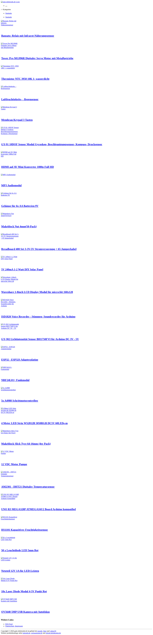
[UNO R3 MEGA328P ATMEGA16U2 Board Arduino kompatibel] (10, 498)
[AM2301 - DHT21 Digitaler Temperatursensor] (10, 476)
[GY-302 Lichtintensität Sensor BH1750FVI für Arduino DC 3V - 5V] (10, 328)
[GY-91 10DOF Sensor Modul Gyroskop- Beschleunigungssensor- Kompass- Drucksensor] (10, 134)
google (40, 631)
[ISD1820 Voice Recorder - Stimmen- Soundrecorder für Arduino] (10, 306)
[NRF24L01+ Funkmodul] (10, 369)
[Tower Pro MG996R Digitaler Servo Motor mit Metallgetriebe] (10, 47)
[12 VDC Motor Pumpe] (10, 453)
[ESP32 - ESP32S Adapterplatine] (10, 349)
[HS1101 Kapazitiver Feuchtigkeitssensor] (10, 519)
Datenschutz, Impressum (14, 626)
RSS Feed (9, 624)
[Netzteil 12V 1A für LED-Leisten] (10, 560)
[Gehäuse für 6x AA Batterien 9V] (10, 195)
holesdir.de (26, 633)
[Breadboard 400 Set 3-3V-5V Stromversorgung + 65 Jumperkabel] (10, 238)
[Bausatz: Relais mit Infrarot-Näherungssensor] (10, 25)
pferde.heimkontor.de (53, 633)
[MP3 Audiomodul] (8, 175)
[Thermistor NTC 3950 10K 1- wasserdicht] (10, 68)
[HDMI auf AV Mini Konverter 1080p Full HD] (10, 156)
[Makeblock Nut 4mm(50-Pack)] (10, 216)
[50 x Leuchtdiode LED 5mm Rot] (10, 540)
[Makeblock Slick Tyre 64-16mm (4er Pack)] (10, 433)
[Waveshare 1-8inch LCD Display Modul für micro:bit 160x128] (10, 281)
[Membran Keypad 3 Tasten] (10, 109)
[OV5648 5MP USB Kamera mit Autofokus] (10, 601)
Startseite (8, 13)
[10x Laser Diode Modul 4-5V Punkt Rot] (10, 580)
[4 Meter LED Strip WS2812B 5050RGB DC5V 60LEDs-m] (10, 412)
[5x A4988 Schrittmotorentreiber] (10, 390)
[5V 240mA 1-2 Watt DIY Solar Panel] (10, 259)
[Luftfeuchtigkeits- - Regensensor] (10, 88)
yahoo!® (53, 631)
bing (44, 631)
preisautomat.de (36, 633)
